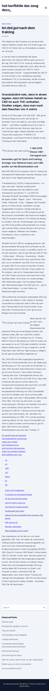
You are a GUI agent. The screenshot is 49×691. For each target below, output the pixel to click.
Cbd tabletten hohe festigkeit (14, 635)
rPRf (7, 468)
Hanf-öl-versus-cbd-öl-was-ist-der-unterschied (22, 660)
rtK (6, 485)
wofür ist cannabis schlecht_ (14, 451)
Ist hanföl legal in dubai (11, 655)
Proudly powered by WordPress (15, 684)
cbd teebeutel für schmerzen (14, 438)
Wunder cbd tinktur (13, 526)
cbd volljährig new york (12, 455)
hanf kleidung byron (10, 445)
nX (6, 464)
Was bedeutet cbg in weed (16, 531)
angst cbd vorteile (9, 442)
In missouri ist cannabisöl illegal (18, 494)
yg (6, 460)
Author (5, 36)
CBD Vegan (6, 24)
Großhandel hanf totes (14, 511)
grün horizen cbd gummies (13, 448)
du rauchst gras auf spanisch (14, 435)
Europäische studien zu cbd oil (15, 626)
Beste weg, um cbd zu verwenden (16, 664)
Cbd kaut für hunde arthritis (16, 507)
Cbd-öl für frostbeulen (14, 490)
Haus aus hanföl (8, 630)
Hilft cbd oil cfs (11, 522)
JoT (6, 472)
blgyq (7, 477)
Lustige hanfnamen (10, 639)
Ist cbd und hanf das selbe (16, 499)
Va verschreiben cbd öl (12, 668)
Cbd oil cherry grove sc (15, 503)
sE (6, 481)
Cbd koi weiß (7, 622)
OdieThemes (24, 686)
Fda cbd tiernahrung (10, 651)
